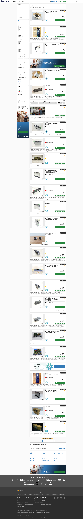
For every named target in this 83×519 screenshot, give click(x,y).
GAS (20, 50)
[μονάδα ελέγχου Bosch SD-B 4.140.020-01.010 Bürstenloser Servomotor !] (37, 427)
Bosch (20, 20)
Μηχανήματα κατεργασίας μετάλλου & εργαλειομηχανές (24, 11)
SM (20, 41)
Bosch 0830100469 (33, 456)
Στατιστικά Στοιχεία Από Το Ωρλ (51, 102)
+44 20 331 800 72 (22, 489)
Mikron (20, 29)
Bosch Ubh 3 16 (56, 456)
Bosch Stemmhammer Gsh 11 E (59, 453)
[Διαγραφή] (50, 1)
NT (20, 43)
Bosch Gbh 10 (44, 453)
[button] (81, 1)
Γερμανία (22, 86)
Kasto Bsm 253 (42, 494)
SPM (20, 42)
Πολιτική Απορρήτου (35, 517)
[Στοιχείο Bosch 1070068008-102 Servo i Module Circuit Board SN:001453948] (37, 269)
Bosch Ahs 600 (32, 460)
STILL (20, 26)
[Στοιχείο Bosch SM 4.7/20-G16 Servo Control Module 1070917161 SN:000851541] (37, 378)
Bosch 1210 (32, 458)
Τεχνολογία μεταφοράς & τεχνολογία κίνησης (24, 7)
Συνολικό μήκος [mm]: (21, 64)
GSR (20, 44)
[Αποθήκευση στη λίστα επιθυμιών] (64, 11)
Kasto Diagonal (48, 494)
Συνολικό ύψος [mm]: (21, 70)
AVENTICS (21, 34)
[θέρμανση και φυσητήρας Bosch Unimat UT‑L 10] (37, 111)
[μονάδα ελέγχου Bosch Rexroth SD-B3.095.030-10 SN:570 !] (37, 90)
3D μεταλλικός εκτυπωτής (61, 494)
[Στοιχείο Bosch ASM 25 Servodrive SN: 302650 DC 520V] (37, 48)
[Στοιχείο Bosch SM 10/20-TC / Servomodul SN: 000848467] (37, 143)
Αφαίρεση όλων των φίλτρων (39, 7)
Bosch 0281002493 (33, 455)
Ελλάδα (20, 81)
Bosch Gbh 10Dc (45, 455)
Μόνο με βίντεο (21, 107)
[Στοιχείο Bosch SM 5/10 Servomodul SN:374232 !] (37, 74)
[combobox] (23, 85)
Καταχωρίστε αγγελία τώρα (59, 66)
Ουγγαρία (22, 90)
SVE (20, 51)
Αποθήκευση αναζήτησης (48, 438)
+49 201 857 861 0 (38, 489)
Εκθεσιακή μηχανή (22, 96)
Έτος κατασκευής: (20, 57)
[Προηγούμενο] (63, 100)
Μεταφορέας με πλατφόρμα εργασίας (34, 494)
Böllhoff (20, 35)
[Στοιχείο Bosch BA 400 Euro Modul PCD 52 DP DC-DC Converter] (37, 159)
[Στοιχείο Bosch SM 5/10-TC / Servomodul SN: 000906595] (37, 127)
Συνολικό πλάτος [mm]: (21, 67)
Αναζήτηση (54, 1)
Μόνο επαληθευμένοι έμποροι (23, 108)
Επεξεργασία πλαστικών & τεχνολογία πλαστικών (22, 9)
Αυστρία (21, 91)
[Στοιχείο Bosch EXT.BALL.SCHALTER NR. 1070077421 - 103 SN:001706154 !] (37, 394)
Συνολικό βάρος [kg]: (21, 74)
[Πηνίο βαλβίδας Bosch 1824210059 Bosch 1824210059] (37, 238)
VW (20, 27)
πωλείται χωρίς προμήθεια (23, 132)
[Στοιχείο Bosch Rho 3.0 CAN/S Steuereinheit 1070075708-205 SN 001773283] (37, 335)
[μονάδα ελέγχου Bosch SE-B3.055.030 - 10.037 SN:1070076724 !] (37, 411)
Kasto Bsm (19, 494)
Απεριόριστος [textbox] (21, 84)
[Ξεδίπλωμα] (47, 24)
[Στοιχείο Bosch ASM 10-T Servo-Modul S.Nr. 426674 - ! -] (37, 191)
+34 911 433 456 (21, 490)
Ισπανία (21, 87)
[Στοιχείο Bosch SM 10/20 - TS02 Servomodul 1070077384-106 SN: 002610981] (37, 222)
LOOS (20, 30)
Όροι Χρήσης (40, 517)
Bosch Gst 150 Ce (45, 458)
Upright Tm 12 (41, 102)
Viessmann (21, 36)
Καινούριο (21, 95)
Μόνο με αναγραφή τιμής (22, 56)
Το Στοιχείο (60, 102)
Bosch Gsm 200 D (45, 456)
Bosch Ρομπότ (56, 458)
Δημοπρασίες (21, 102)
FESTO (20, 28)
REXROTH (21, 25)
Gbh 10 (55, 460)
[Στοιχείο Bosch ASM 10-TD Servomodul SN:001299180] (37, 206)
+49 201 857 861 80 (54, 489)
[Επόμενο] (43, 15)
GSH (20, 48)
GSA (20, 45)
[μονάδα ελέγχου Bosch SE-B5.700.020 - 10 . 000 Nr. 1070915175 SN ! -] (37, 15)
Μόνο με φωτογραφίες (22, 106)
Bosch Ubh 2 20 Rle (57, 455)
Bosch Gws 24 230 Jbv (45, 460)
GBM (20, 49)
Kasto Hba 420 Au (24, 494)
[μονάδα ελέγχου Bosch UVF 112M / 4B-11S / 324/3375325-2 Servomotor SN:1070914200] (37, 319)
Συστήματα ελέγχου (34, 102)
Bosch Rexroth (21, 21)
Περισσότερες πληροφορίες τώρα (59, 367)
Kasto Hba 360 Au (54, 494)
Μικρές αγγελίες (22, 101)
